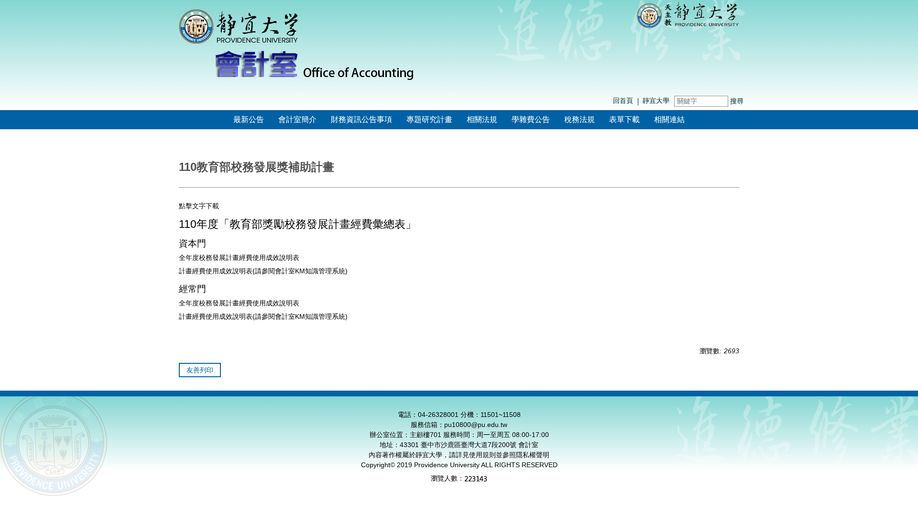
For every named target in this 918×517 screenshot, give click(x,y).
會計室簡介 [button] (297, 119)
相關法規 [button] (482, 119)
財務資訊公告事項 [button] (361, 119)
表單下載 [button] (624, 119)
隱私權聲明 (532, 455)
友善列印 (199, 370)
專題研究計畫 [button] (429, 119)
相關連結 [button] (669, 119)
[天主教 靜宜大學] (688, 14)
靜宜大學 (656, 100)
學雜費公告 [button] (531, 119)
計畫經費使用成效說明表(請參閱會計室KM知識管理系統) (263, 271)
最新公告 (248, 119)
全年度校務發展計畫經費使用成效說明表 (239, 257)
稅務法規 (579, 119)
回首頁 (623, 100)
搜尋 (736, 101)
